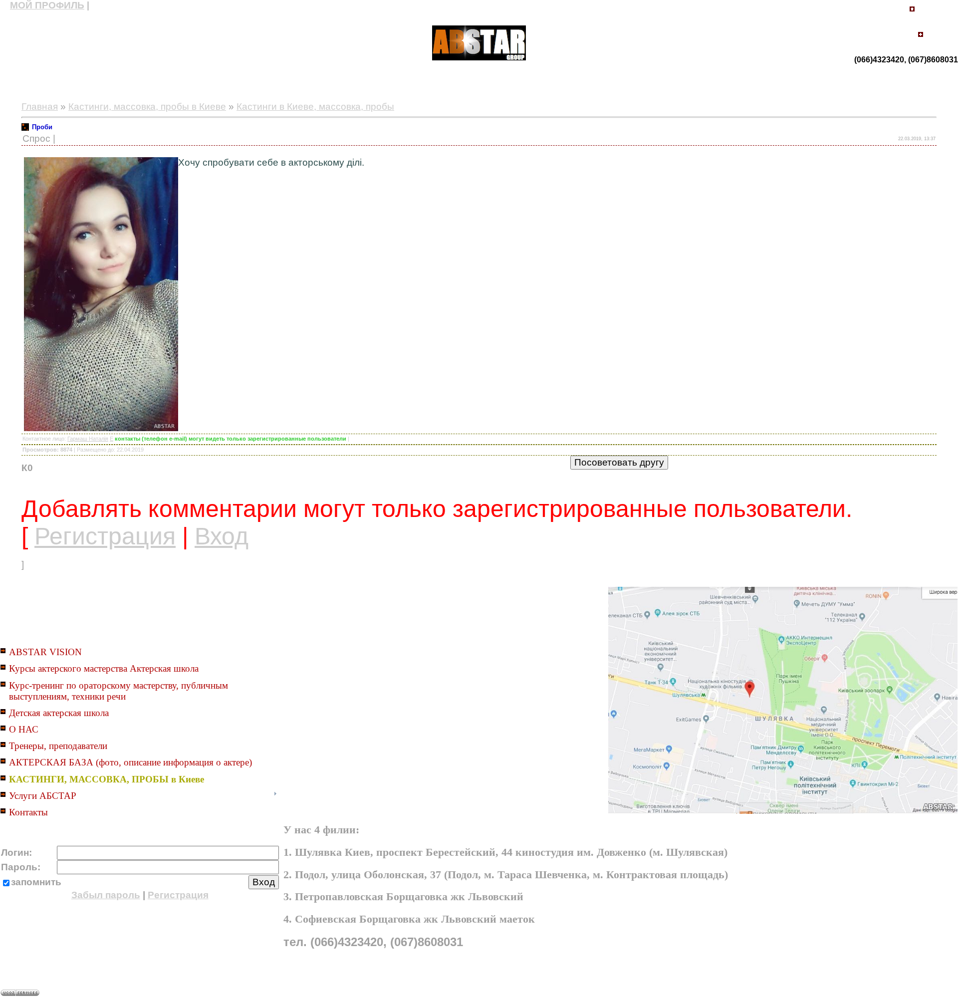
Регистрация (105, 536)
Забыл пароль (105, 895)
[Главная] (912, 11)
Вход (221, 536)
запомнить (36, 882)
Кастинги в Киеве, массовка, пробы (315, 106)
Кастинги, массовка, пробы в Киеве (147, 106)
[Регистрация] (920, 38)
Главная (39, 106)
